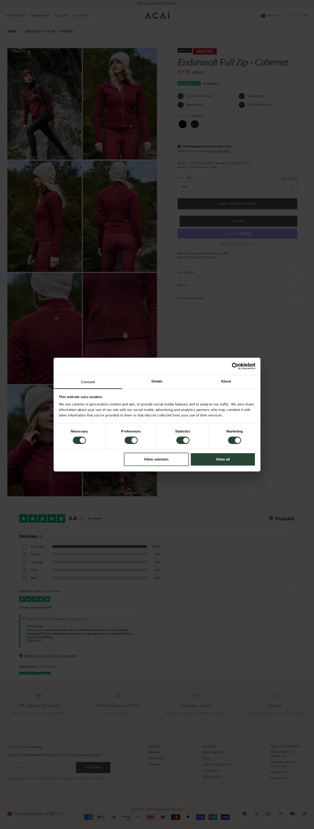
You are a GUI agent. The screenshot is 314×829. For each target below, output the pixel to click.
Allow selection (156, 459)
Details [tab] (157, 381)
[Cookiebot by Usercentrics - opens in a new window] (235, 366)
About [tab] (226, 381)
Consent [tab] (88, 382)
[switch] (131, 440)
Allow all (223, 459)
